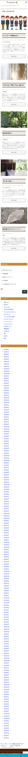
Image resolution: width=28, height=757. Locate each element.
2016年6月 (6, 641)
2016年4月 (6, 646)
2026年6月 (6, 354)
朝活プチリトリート (7, 277)
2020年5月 (6, 530)
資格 (5, 338)
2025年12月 (6, 368)
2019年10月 (6, 547)
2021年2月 (6, 508)
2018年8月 (6, 581)
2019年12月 (6, 542)
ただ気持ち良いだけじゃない (9, 284)
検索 (2, 289)
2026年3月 (6, 361)
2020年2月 (6, 537)
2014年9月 (6, 691)
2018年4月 (6, 588)
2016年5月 (6, 643)
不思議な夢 (5, 273)
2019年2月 (6, 566)
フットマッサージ (8, 321)
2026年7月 (6, 351)
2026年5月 (6, 356)
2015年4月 (6, 675)
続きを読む (14, 56)
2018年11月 (6, 573)
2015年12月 (6, 655)
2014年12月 (6, 684)
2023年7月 (6, 438)
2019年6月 (6, 556)
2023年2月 (6, 450)
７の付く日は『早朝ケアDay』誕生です (13, 85)
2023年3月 (6, 448)
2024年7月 (6, 409)
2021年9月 (6, 491)
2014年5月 (6, 701)
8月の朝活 (5, 280)
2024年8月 (6, 407)
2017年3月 (6, 619)
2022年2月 (6, 479)
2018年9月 (6, 578)
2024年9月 (6, 404)
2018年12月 (6, 571)
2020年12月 (6, 513)
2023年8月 (6, 436)
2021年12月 (6, 484)
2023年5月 (6, 443)
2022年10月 (6, 460)
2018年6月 (6, 585)
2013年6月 (6, 725)
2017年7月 (6, 609)
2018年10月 (6, 576)
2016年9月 (6, 634)
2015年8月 (6, 665)
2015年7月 (6, 667)
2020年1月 (6, 539)
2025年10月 (6, 373)
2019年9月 (6, 549)
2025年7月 (6, 380)
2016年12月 (6, 626)
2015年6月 (6, 670)
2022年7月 (6, 467)
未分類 (5, 335)
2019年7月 (6, 554)
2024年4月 (6, 417)
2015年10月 (6, 660)
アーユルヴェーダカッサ (9, 311)
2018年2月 (6, 593)
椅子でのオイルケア (7, 270)
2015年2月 (6, 679)
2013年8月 (6, 720)
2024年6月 (6, 412)
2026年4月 (6, 359)
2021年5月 (6, 501)
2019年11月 (6, 544)
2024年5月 (6, 414)
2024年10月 (6, 402)
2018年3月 (6, 590)
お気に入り (6, 302)
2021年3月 (6, 506)
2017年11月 (6, 600)
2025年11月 (6, 371)
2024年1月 (6, 424)
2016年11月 (6, 629)
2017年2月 (6, 621)
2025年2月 (6, 392)
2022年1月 (6, 482)
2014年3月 (6, 706)
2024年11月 (6, 400)
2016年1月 (6, 653)
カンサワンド (7, 314)
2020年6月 (6, 527)
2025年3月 (6, 390)
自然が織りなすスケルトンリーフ (11, 229)
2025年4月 (6, 388)
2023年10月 (6, 431)
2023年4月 (6, 445)
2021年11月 (6, 486)
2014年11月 (6, 687)
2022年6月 (6, 470)
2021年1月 (6, 511)
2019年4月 (6, 561)
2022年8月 (6, 465)
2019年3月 (6, 564)
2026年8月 (6, 349)
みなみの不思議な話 (8, 309)
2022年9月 (6, 462)
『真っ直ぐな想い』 (7, 181)
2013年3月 (6, 732)
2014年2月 (6, 708)
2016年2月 (6, 650)
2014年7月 (6, 696)
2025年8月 (6, 378)
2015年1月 (6, 682)
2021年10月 (6, 489)
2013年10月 (6, 718)
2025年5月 (6, 385)
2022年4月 (6, 474)
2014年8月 (6, 694)
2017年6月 (6, 612)
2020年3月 (6, 535)
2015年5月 (6, 672)
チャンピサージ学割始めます (10, 35)
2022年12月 (6, 455)
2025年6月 (6, 383)
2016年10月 (6, 631)
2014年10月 (6, 689)
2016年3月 (6, 648)
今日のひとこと (7, 326)
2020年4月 (6, 532)
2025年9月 (6, 375)
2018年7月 (6, 583)
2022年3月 (6, 477)
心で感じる (5, 139)
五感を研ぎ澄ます (7, 133)
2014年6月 (6, 699)
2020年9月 (6, 520)
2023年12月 (6, 426)
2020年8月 (6, 523)
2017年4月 (6, 617)
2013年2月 (6, 735)
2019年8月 (6, 552)
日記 (4, 235)
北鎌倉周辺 (6, 328)
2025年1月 (6, 395)
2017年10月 (6, 602)
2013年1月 (6, 737)
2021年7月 (6, 496)
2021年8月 (6, 494)
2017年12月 (6, 597)
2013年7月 (6, 723)
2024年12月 (6, 397)
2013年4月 (6, 730)
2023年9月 (6, 433)
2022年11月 (6, 457)
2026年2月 (6, 363)
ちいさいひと (7, 307)
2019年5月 (6, 559)
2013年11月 (6, 716)
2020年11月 (6, 515)
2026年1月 (6, 366)
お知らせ (4, 91)
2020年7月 (6, 525)
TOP (12, 743)
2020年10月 (6, 518)
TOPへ (21, 755)
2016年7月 (6, 638)
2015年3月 (6, 677)
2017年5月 (6, 614)
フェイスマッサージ (8, 319)
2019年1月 (6, 568)
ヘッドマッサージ (6, 42)
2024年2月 (6, 421)
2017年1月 (6, 624)
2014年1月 (6, 711)
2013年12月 (6, 713)
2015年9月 (6, 662)
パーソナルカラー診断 (9, 316)
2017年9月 (6, 605)
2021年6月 (6, 499)
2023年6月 (6, 441)
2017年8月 (6, 607)
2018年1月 (6, 595)
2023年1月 (6, 453)
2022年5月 (6, 472)
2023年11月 (6, 429)
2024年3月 (6, 419)
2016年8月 (6, 636)
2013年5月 (6, 728)
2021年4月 (6, 503)
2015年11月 (6, 658)
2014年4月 (6, 704)
